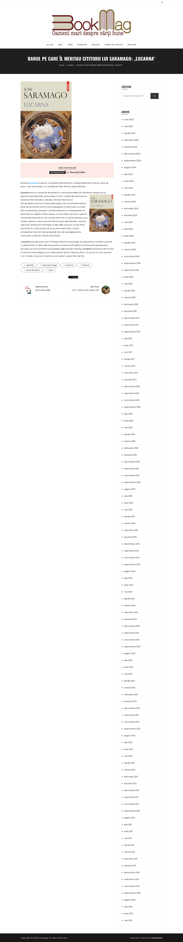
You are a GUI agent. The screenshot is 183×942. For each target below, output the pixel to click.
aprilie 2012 (129, 763)
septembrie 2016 (132, 407)
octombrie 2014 (132, 557)
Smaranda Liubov (77, 172)
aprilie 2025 (129, 133)
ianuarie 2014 (130, 619)
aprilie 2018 (129, 290)
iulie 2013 (128, 660)
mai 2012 (128, 756)
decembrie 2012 (132, 708)
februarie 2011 (130, 858)
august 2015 (130, 489)
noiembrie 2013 (131, 632)
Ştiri (60, 44)
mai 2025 (128, 126)
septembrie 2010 (132, 893)
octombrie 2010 (131, 886)
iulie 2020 (128, 229)
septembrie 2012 (132, 728)
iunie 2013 (128, 667)
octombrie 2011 (131, 804)
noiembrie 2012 (131, 715)
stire (51, 270)
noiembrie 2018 (131, 270)
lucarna (69, 265)
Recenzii (95, 44)
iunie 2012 (128, 749)
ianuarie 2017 (130, 379)
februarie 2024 (131, 208)
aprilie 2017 (129, 359)
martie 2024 (130, 201)
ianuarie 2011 (130, 865)
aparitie (30, 265)
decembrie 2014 (132, 543)
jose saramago (50, 265)
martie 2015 (130, 523)
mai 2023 (128, 222)
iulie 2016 (128, 413)
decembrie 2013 (132, 626)
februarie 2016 (131, 448)
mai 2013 (128, 674)
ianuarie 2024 (130, 215)
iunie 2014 (128, 585)
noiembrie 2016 (131, 393)
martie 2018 (130, 297)
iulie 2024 (128, 174)
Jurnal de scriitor (113, 44)
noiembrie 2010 (131, 879)
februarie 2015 (131, 530)
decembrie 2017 (132, 318)
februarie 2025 (131, 140)
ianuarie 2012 (130, 783)
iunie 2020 (129, 235)
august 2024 (130, 167)
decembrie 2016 (132, 386)
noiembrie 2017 (131, 324)
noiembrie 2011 (131, 797)
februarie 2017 (131, 372)
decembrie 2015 (132, 461)
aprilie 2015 (129, 516)
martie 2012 (129, 769)
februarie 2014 (131, 612)
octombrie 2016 (131, 400)
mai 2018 (128, 283)
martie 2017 (130, 366)
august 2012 (129, 735)
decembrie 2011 (131, 790)
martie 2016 (130, 441)
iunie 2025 (129, 119)
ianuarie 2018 (130, 311)
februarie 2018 (131, 304)
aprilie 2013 (129, 680)
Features (132, 44)
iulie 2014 (128, 578)
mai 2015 (128, 509)
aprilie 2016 (129, 434)
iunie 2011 (128, 831)
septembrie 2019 (132, 263)
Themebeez (156, 938)
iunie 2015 (128, 502)
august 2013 (129, 653)
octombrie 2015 (131, 475)
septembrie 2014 (132, 564)
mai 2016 (128, 427)
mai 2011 (128, 838)
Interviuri (82, 44)
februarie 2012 (131, 776)
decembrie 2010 (132, 872)
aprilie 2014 (129, 598)
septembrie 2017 (132, 331)
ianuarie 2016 (130, 455)
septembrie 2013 (132, 646)
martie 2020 (130, 249)
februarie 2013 (131, 694)
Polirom (86, 265)
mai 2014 (128, 591)
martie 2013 (129, 687)
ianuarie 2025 (130, 146)
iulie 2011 (128, 824)
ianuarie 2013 (130, 701)
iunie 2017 (128, 345)
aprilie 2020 (129, 242)
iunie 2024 (129, 181)
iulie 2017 (128, 338)
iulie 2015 (128, 496)
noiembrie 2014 (131, 550)
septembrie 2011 (132, 810)
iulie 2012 (128, 742)
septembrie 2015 (132, 482)
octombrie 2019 (131, 256)
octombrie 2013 (131, 639)
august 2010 (130, 899)
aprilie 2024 (130, 194)
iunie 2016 (128, 420)
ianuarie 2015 (130, 537)
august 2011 (129, 817)
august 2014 (130, 571)
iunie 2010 (128, 913)
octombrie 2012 (131, 721)
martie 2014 (130, 605)
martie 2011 (129, 852)
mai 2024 (128, 188)
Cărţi (70, 44)
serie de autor (33, 270)
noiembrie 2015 (131, 468)
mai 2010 (128, 920)
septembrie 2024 (132, 160)
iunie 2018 (128, 277)
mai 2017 (128, 352)
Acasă (50, 44)
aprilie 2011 (129, 845)
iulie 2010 (128, 906)
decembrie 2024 (132, 153)
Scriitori (68, 168)
